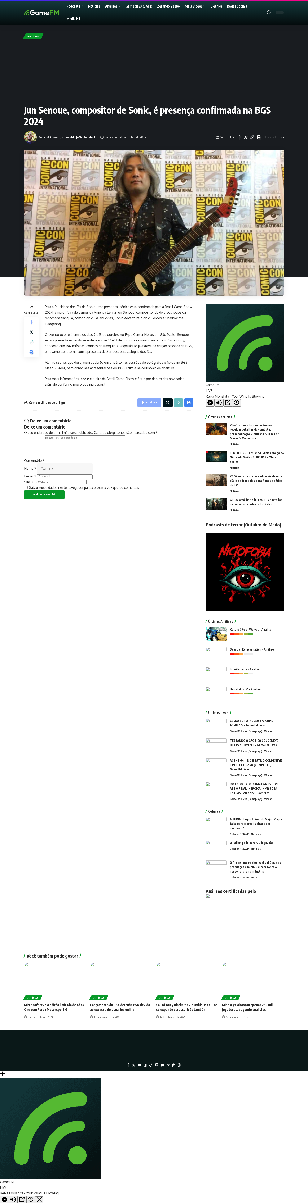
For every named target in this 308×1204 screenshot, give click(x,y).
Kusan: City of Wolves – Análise (251, 629)
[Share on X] (245, 137)
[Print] (258, 137)
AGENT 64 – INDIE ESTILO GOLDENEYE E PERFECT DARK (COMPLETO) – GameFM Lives (256, 765)
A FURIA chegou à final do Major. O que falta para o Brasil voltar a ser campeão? (256, 824)
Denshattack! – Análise (245, 689)
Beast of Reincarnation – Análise (252, 649)
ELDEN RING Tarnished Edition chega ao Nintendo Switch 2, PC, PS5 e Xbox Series (257, 457)
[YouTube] (139, 1065)
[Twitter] (133, 1065)
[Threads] (179, 1065)
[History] (236, 403)
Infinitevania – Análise (245, 669)
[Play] (210, 403)
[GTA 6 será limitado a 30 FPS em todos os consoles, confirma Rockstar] (216, 505)
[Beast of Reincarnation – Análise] (216, 655)
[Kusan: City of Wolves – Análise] (216, 635)
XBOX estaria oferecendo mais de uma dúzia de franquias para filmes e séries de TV (256, 481)
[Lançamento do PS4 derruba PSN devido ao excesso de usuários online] (121, 980)
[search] (269, 12)
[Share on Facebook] (239, 137)
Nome (30, 468)
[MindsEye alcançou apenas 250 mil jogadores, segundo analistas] (253, 980)
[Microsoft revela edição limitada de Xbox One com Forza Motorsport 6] (55, 980)
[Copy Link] (252, 137)
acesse (86, 379)
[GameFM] (49, 12)
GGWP (245, 834)
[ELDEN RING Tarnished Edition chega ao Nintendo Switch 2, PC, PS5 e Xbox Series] (216, 458)
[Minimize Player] (39, 1199)
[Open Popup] (227, 403)
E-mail (30, 476)
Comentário (34, 460)
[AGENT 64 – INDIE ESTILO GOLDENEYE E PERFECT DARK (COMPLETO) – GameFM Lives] (216, 766)
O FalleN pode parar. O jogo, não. (252, 843)
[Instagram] (145, 1065)
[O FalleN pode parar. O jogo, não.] (216, 848)
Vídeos (268, 731)
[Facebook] (128, 1065)
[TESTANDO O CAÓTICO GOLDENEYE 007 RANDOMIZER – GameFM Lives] (216, 746)
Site (27, 482)
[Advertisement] (154, 71)
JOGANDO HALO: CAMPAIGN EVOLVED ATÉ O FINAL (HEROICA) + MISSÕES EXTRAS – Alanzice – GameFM (255, 788)
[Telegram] (168, 1065)
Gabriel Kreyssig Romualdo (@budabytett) (67, 137)
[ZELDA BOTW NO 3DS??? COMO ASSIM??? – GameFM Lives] (216, 726)
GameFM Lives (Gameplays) (246, 731)
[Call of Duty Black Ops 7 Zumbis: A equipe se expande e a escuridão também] (187, 980)
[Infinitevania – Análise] (216, 675)
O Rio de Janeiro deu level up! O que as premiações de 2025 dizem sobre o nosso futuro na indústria (255, 867)
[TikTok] (150, 1065)
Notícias (33, 36)
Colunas (234, 834)
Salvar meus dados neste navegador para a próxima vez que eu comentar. (84, 487)
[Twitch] (156, 1065)
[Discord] (162, 1065)
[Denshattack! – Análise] (216, 695)
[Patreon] (173, 1065)
